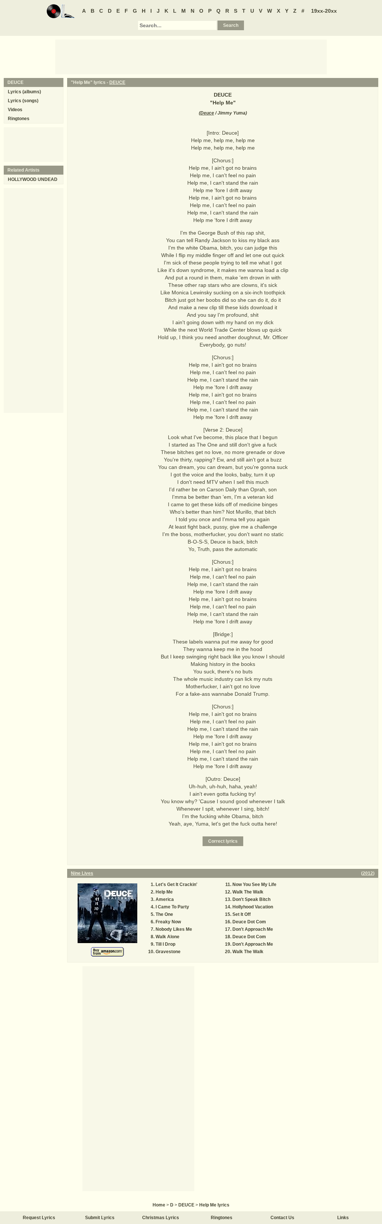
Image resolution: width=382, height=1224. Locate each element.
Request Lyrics (39, 1217)
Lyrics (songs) (23, 100)
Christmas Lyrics (160, 1217)
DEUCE (117, 82)
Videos (15, 109)
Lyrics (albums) (24, 91)
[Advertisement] (191, 56)
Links (343, 1217)
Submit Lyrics (100, 1217)
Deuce (207, 113)
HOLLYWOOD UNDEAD (32, 179)
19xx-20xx (324, 11)
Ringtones (18, 118)
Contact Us (282, 1217)
